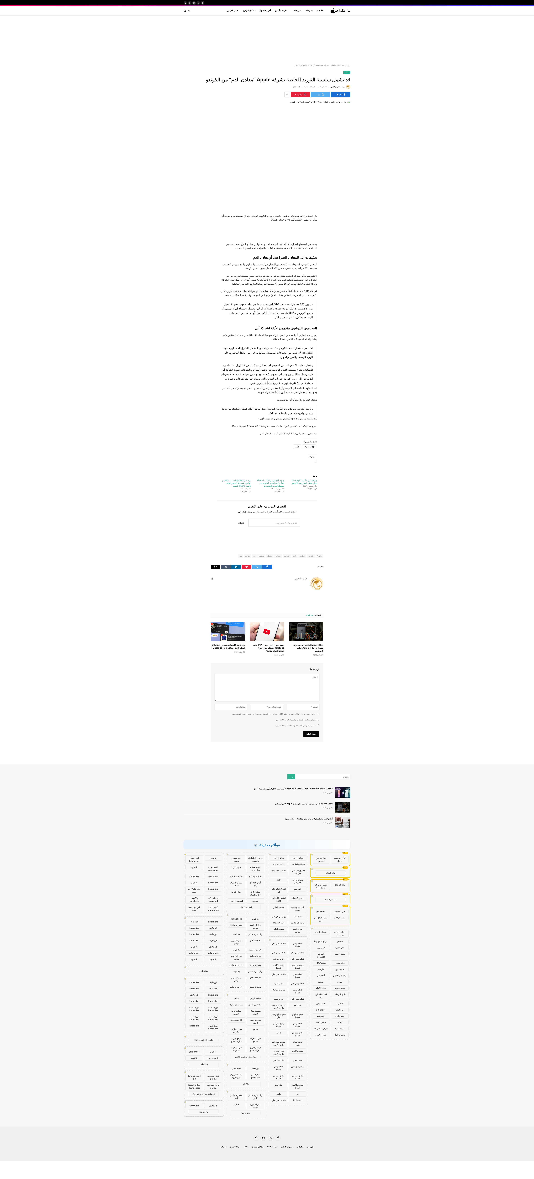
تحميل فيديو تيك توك (194, 1077)
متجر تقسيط (279, 983)
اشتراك (241, 522)
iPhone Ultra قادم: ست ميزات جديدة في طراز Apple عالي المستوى (308, 648)
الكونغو (287, 556)
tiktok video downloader (194, 1086)
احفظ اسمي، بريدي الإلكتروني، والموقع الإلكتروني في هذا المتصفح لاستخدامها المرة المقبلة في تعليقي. (274, 714)
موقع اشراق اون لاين (321, 919)
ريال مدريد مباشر (255, 934)
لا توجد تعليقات (307, 87)
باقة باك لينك (340, 884)
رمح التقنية (339, 1009)
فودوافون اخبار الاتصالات (298, 881)
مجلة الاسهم (340, 954)
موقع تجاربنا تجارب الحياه (255, 893)
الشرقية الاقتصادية (321, 955)
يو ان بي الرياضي (279, 916)
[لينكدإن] (345, 208)
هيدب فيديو (320, 1003)
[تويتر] (345, 201)
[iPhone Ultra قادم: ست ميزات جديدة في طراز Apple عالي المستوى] (306, 631)
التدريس (297, 889)
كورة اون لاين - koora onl (213, 899)
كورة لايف (213, 928)
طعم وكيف (339, 1016)
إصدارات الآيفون (282, 10)
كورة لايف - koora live (213, 1009)
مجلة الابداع (321, 988)
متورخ (339, 981)
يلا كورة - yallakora (194, 899)
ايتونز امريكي (278, 959)
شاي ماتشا (297, 1100)
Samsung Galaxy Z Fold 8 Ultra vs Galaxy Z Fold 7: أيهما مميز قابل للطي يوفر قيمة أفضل (293, 788)
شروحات (297, 10)
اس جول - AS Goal (194, 909)
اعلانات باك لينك (236, 901)
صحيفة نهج (339, 969)
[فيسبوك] (345, 194)
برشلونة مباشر (236, 925)
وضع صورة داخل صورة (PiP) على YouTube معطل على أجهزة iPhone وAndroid (268, 648)
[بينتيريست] (345, 215)
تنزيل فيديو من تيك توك (213, 1077)
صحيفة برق (321, 911)
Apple (320, 10)
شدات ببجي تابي (278, 952)
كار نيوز (321, 969)
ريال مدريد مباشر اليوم (255, 1096)
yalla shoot (236, 918)
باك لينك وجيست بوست (297, 909)
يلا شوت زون (213, 1058)
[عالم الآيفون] (338, 11)
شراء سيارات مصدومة (236, 1049)
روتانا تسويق (340, 988)
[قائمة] (349, 11)
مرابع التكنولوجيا (320, 941)
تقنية (278, 879)
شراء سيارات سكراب (236, 1030)
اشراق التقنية (320, 932)
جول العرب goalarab (255, 1076)
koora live (194, 876)
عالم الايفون (340, 963)
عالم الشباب (330, 873)
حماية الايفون (232, 10)
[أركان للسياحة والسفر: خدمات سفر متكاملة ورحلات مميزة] (342, 822)
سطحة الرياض (255, 998)
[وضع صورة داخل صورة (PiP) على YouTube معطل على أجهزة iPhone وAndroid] (267, 631)
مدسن (320, 981)
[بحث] (185, 11)
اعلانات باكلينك (246, 907)
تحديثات (224, 1146)
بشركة (278, 556)
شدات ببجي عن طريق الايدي (278, 1006)
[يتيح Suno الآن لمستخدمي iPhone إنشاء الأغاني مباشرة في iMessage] (228, 631)
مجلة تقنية (297, 916)
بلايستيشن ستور (297, 1066)
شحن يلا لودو (297, 1051)
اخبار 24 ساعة (279, 922)
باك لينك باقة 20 (255, 876)
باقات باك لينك (279, 864)
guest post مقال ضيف (255, 868)
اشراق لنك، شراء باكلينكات (298, 872)
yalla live (246, 1113)
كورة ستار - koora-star (194, 859)
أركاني (340, 1022)
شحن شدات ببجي (298, 1043)
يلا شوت (255, 918)
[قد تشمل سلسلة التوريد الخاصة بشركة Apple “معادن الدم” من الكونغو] (267, 140)
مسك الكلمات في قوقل (340, 933)
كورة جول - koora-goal (213, 868)
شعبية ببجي (297, 1060)
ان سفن (340, 941)
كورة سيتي (236, 1068)
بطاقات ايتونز (278, 1060)
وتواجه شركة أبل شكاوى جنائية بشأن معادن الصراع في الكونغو (304, 481)
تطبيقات (309, 10)
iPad (246, 1146)
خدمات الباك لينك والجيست (255, 859)
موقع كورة (203, 970)
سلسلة (261, 556)
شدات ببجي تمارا (279, 943)
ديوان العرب (236, 892)
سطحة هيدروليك (236, 1004)
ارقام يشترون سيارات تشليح (255, 1049)
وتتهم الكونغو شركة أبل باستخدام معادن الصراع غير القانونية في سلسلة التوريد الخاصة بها (270, 483)
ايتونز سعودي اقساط (297, 966)
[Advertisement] (267, 39)
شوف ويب (321, 947)
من (240, 556)
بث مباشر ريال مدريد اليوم (236, 1076)
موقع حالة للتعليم (298, 922)
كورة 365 (255, 1068)
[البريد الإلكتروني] (345, 222)
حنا (297, 1094)
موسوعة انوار (339, 1034)
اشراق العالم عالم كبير (278, 890)
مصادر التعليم (278, 907)
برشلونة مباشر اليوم (236, 1096)
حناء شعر (278, 1084)
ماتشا (278, 1094)
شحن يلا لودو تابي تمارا (278, 1016)
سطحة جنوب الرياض (255, 1021)
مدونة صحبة (340, 1028)
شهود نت (321, 1016)
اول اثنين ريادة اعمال (340, 859)
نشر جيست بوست (236, 859)
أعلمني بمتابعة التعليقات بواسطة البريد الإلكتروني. (296, 719)
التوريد (310, 556)
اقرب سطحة (236, 1020)
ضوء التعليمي (339, 911)
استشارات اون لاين (321, 996)
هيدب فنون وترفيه (297, 930)
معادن (247, 556)
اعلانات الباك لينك (279, 870)
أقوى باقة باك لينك (255, 884)
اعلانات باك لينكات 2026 (203, 1040)
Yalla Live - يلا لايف (194, 890)
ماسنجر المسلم (330, 899)
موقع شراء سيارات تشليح (236, 1040)
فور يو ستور (279, 999)
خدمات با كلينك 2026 (236, 884)
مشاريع (255, 901)
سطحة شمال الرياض (255, 1012)
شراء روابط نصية (298, 864)
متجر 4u (297, 1005)
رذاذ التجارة (320, 1009)
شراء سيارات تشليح (255, 1040)
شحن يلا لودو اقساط (278, 966)
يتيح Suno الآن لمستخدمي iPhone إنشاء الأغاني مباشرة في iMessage (228, 647)
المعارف (339, 1003)
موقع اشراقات (340, 917)
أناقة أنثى (321, 975)
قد (254, 556)
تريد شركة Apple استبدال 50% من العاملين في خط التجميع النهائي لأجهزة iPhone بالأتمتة (236, 483)
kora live (194, 921)
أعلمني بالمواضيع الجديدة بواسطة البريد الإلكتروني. (295, 725)
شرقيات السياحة (321, 1028)
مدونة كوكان (321, 963)
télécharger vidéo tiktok (203, 1094)
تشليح (255, 1029)
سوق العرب (236, 867)
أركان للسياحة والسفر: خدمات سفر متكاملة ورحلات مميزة (309, 818)
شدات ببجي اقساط (297, 945)
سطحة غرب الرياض (236, 1012)
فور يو (278, 1032)
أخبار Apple (265, 10)
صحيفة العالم (278, 929)
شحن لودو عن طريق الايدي (278, 1052)
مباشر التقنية (321, 1022)
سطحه (236, 998)
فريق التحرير (334, 87)
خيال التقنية (339, 947)
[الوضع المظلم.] (189, 11)
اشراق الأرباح (320, 1034)
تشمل (269, 556)
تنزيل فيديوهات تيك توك (213, 1086)
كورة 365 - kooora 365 (213, 909)
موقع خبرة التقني (340, 975)
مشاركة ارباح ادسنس (321, 859)
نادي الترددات (339, 994)
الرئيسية (347, 65)
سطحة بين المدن (255, 1004)
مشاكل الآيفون (248, 10)
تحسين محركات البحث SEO (320, 886)
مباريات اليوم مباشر (255, 926)
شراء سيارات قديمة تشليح (246, 1056)
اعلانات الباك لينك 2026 (279, 899)
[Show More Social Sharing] (287, 94)
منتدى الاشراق (298, 898)
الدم (294, 556)
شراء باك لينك (297, 858)
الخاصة (302, 556)
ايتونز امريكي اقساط (278, 1025)
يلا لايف (246, 1083)
